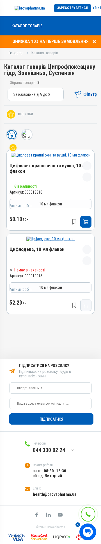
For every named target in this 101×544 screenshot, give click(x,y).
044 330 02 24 (49, 450)
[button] (77, 524)
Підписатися (51, 419)
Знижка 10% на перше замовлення (51, 41)
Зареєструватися (72, 8)
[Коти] (27, 134)
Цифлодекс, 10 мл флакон (37, 249)
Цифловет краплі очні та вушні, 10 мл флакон (49, 168)
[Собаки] (11, 134)
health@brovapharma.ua (54, 494)
